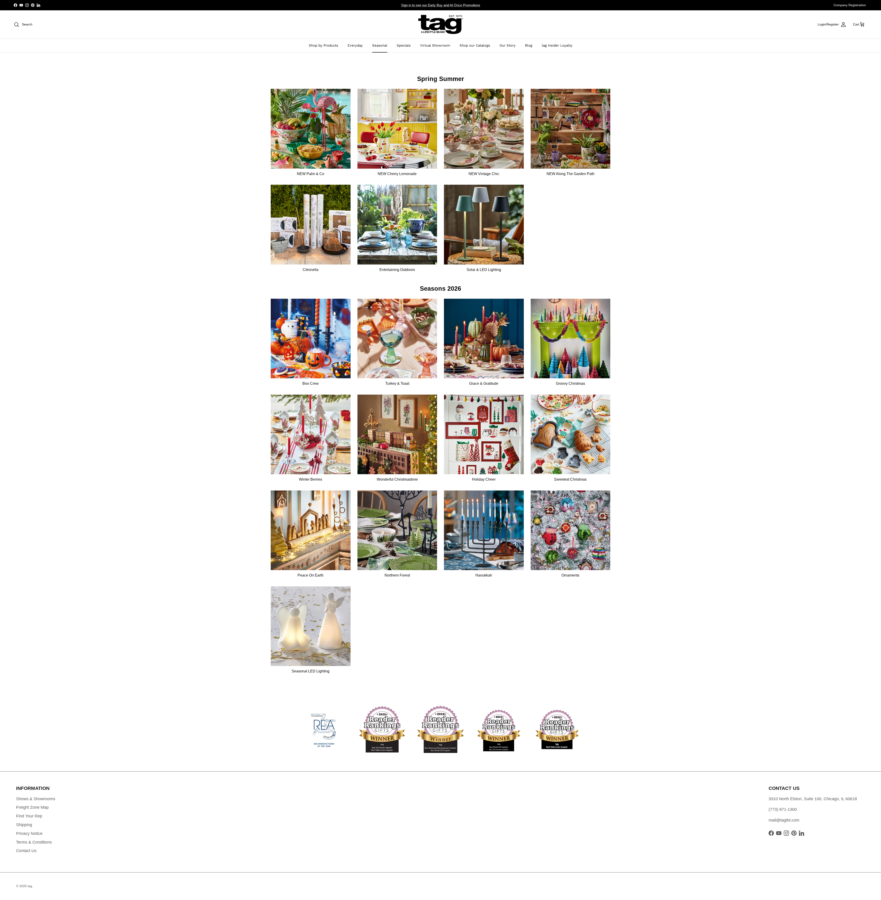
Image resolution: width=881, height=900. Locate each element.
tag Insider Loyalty (557, 45)
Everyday (355, 45)
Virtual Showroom (435, 45)
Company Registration (850, 5)
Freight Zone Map (32, 807)
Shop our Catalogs (475, 45)
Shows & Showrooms (35, 799)
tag (30, 886)
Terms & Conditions (34, 842)
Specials (404, 45)
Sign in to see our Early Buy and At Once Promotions (440, 5)
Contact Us (26, 850)
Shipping (24, 824)
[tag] (440, 24)
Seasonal (379, 45)
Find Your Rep (29, 816)
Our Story (507, 45)
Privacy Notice (29, 833)
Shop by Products (323, 45)
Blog (528, 45)
